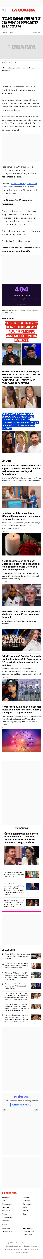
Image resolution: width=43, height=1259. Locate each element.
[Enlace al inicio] (21, 829)
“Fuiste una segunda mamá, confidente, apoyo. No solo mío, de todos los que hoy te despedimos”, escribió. (21, 525)
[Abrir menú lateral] (4, 10)
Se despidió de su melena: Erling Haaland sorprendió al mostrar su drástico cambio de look (16, 966)
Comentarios (19, 63)
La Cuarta (9, 32)
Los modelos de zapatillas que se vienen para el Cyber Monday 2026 (14, 874)
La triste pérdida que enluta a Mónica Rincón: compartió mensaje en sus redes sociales (21, 516)
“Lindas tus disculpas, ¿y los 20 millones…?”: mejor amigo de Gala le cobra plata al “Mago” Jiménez (14, 903)
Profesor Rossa (25, 310)
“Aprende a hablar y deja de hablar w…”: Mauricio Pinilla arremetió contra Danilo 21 (17, 986)
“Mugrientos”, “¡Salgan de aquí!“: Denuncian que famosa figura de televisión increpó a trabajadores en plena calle (16, 976)
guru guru (9, 312)
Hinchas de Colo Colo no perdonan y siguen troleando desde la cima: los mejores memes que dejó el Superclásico (21, 470)
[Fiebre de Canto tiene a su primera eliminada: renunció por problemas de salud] (21, 640)
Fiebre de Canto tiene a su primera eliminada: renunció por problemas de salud (21, 614)
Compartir (7, 63)
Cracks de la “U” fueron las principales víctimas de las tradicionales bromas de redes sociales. (21, 479)
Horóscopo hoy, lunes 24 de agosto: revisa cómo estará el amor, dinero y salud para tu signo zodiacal (21, 709)
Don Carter (15, 310)
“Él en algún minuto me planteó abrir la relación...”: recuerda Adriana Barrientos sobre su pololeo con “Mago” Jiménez (21, 838)
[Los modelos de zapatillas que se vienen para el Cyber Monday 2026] (32, 875)
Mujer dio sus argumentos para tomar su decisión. (19, 622)
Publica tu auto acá (21, 1105)
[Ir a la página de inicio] (23, 10)
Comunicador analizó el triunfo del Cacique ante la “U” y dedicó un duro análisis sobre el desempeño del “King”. (20, 576)
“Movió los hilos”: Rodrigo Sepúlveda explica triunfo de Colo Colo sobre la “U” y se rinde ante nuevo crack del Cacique (21, 660)
